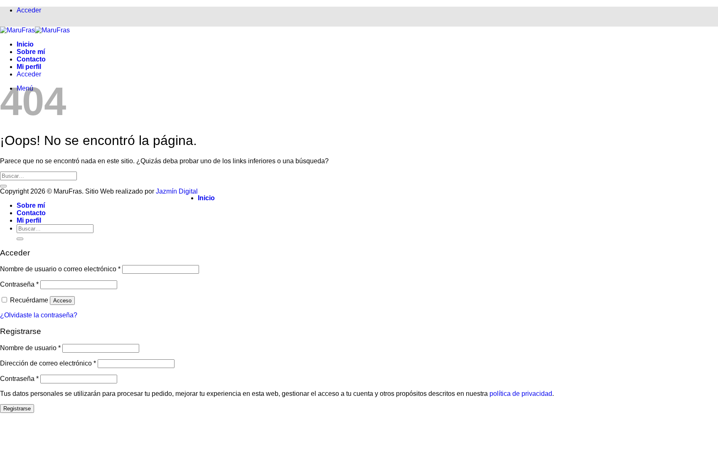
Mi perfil (29, 66)
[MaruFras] (35, 30)
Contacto (31, 59)
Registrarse (17, 408)
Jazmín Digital (177, 191)
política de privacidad (520, 393)
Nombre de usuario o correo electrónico (60, 269)
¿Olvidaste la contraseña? (38, 315)
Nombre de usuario (30, 347)
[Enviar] (3, 186)
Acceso (62, 300)
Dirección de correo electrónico (48, 363)
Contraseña (19, 284)
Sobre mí (31, 51)
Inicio (25, 44)
